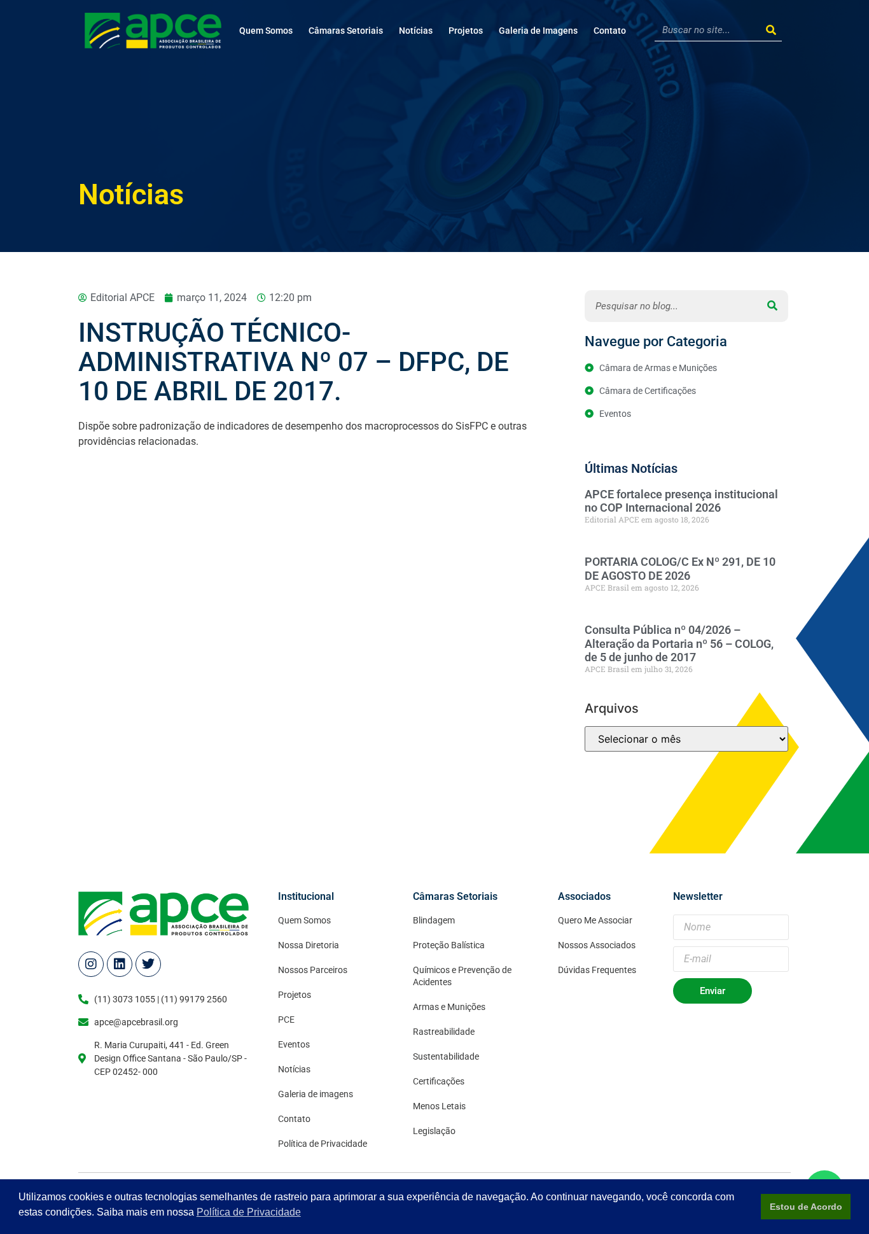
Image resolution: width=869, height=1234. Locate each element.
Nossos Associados (597, 945)
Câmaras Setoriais (346, 30)
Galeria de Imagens (538, 30)
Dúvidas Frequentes (597, 970)
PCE (286, 1019)
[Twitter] (148, 964)
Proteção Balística (449, 945)
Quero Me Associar (595, 920)
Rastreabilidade (444, 1032)
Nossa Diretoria (308, 945)
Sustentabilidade (446, 1056)
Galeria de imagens (315, 1094)
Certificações (438, 1081)
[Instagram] (91, 964)
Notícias (416, 30)
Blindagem (434, 920)
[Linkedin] (119, 964)
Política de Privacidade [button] (249, 1212)
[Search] (771, 30)
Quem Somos (266, 30)
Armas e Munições (449, 1007)
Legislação (434, 1131)
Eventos (294, 1044)
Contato (610, 30)
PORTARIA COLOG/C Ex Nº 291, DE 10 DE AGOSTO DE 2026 (680, 568)
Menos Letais (439, 1106)
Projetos (465, 30)
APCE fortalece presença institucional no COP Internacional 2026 (681, 501)
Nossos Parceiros (312, 970)
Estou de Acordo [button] (806, 1207)
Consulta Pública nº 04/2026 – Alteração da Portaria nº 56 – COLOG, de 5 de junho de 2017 (679, 643)
